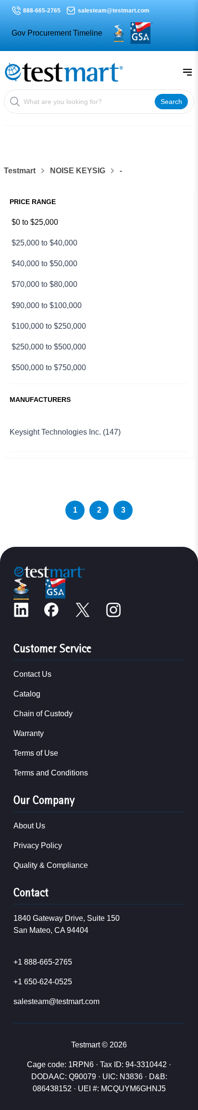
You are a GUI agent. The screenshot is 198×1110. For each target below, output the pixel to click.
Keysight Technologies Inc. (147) (65, 432)
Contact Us (32, 674)
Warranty (28, 733)
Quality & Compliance (50, 865)
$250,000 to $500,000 (49, 347)
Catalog (26, 694)
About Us (29, 826)
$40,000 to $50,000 (44, 263)
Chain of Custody (43, 714)
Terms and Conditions (50, 773)
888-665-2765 (42, 10)
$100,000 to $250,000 (49, 326)
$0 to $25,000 (35, 222)
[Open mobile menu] (187, 72)
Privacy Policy (37, 845)
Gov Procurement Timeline (57, 33)
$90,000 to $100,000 (47, 305)
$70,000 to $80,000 (44, 284)
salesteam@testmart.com (113, 10)
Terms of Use (35, 753)
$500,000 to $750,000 (49, 367)
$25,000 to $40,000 (44, 243)
